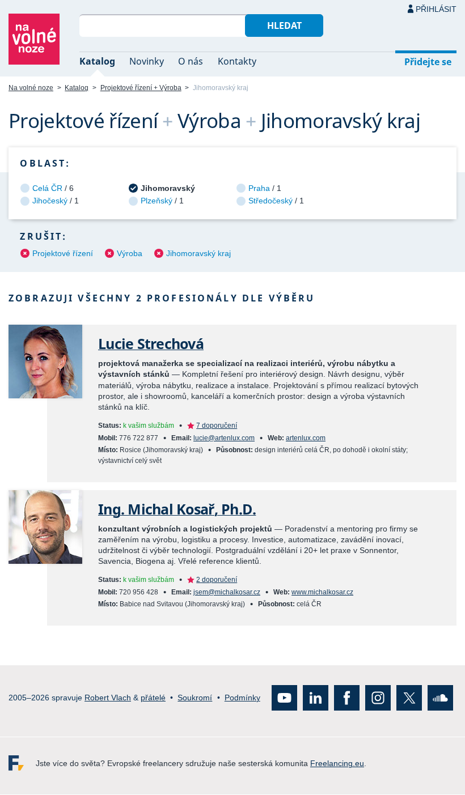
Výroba (129, 253)
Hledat (284, 25)
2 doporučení (216, 580)
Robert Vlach (107, 697)
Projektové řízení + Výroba (140, 88)
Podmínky (242, 697)
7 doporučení (216, 426)
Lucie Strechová (151, 343)
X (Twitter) (409, 698)
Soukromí (194, 697)
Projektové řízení (62, 253)
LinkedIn (315, 698)
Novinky (146, 61)
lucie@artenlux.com (224, 438)
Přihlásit (436, 9)
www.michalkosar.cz (322, 592)
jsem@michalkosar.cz (226, 592)
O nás (190, 61)
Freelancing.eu (22, 763)
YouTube (284, 698)
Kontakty (237, 61)
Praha (259, 188)
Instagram (378, 698)
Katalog (97, 61)
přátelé (153, 697)
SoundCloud (440, 698)
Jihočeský (49, 200)
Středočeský (270, 200)
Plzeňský (156, 200)
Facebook (347, 698)
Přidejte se (427, 62)
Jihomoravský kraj (198, 253)
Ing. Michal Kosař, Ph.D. (177, 509)
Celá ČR (47, 188)
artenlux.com (305, 438)
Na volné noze (31, 88)
